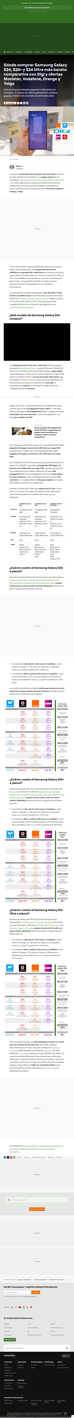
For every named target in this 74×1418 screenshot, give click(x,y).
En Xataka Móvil (38, 425)
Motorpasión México (61, 1401)
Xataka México (8, 1400)
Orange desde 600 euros (45, 580)
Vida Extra (21, 1367)
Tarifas (60, 1157)
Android (6, 1331)
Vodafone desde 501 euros (21, 580)
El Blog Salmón (22, 1383)
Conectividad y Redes (57, 1335)
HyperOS (60, 52)
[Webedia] (10, 1355)
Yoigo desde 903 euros (45, 583)
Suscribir (35, 1292)
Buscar (67, 1348)
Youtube (19, 1306)
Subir (64, 1356)
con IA (7, 95)
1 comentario (11, 103)
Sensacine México (36, 1400)
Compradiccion (9, 1388)
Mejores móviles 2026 (24, 1279)
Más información (12, 1416)
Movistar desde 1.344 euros (21, 928)
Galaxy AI (32, 380)
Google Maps (28, 52)
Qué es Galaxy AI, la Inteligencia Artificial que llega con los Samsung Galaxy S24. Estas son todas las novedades (36, 1149)
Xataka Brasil (8, 1403)
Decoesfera (7, 1386)
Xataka (6, 1365)
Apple (29, 1324)
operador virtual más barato (21, 307)
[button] (19, 166)
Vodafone (30, 298)
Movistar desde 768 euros (20, 583)
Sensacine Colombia (34, 1404)
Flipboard (24, 103)
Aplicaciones (8, 1327)
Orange (38, 298)
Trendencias (8, 1383)
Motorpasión (61, 1365)
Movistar (21, 298)
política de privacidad (30, 1296)
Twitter (21, 103)
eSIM (44, 52)
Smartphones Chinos (34, 1335)
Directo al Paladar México (49, 1401)
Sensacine (34, 1365)
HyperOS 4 (51, 52)
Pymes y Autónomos (21, 1386)
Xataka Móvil (8, 1367)
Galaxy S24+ (47, 180)
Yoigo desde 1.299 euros (49, 925)
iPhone (53, 1331)
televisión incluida (50, 1068)
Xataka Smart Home (10, 1373)
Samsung (27, 1157)
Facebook (18, 103)
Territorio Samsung (57, 1327)
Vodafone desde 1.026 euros (40, 794)
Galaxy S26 (9, 52)
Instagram (18, 52)
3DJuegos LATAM (23, 1400)
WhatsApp (7, 1335)
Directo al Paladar (49, 1365)
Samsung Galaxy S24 (32, 180)
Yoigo (45, 298)
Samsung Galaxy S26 (40, 1279)
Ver (38, 1209)
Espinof (33, 1367)
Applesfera (7, 1370)
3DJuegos (21, 1365)
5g (28, 1331)
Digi (18, 669)
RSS (27, 1306)
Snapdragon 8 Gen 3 (28, 368)
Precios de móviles (40, 1157)
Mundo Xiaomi (8, 1376)
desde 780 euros (45, 792)
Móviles (37, 52)
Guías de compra (32, 1327)
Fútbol (67, 52)
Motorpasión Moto (63, 1367)
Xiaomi (53, 1324)
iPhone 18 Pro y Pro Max (57, 1279)
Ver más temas (10, 1340)
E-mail (27, 103)
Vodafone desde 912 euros (33, 922)
